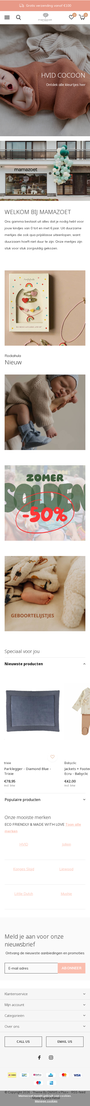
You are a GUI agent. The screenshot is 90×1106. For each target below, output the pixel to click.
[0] (82, 17)
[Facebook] (39, 1057)
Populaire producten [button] (22, 799)
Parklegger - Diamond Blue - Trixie (27, 771)
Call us (23, 1041)
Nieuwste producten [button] (24, 663)
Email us (64, 1041)
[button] (7, 17)
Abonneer (71, 968)
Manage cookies (46, 1101)
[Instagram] (51, 1057)
